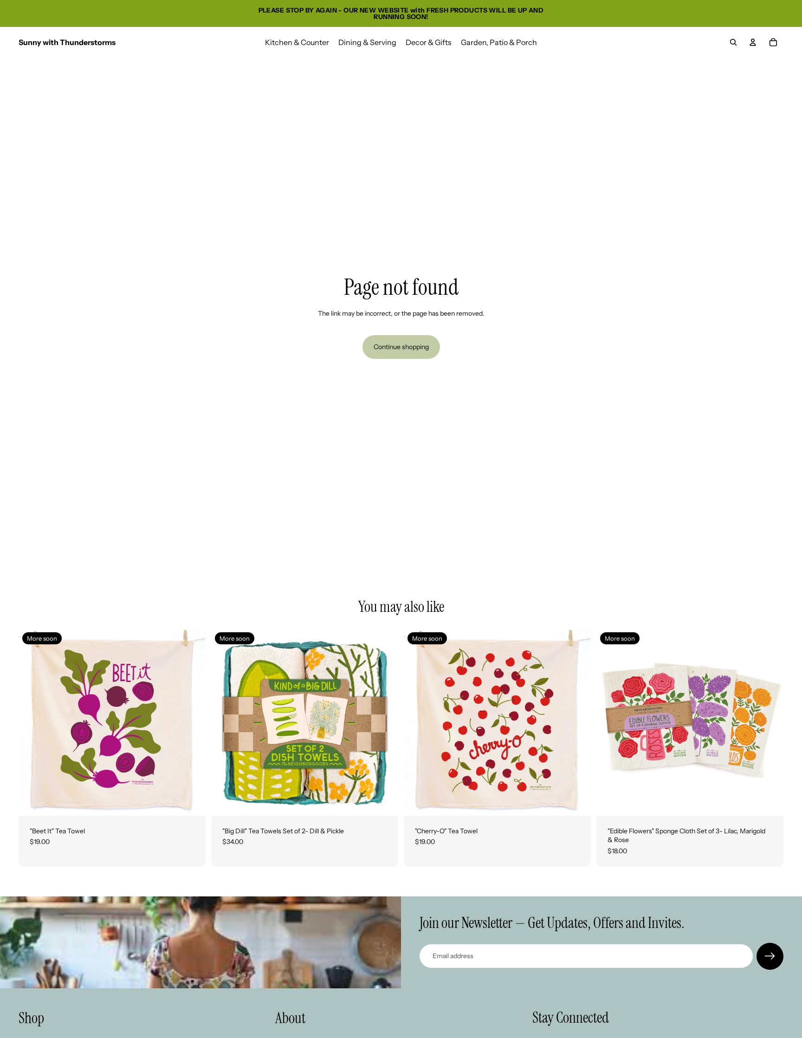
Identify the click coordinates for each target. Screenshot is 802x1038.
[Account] (753, 42)
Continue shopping (401, 347)
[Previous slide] (32, 722)
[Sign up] (770, 956)
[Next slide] (192, 722)
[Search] (733, 42)
